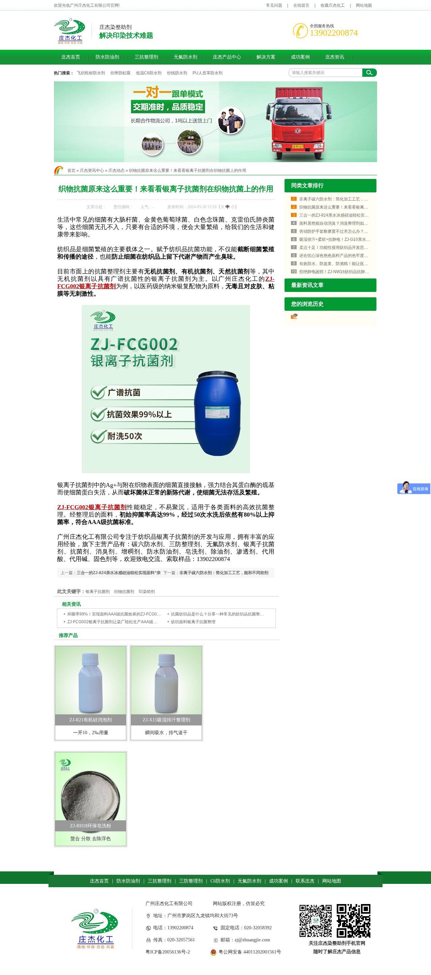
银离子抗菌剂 (98, 591)
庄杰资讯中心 (92, 170)
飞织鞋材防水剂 (91, 73)
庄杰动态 (116, 170)
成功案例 (300, 57)
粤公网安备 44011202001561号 (250, 951)
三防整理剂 (191, 881)
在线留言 (301, 5)
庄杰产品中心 (227, 57)
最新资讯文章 (307, 285)
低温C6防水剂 (149, 73)
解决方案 (266, 57)
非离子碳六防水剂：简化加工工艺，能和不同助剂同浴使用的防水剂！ (362, 199)
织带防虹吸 (120, 73)
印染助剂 (147, 591)
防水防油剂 (107, 57)
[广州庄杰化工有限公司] (70, 43)
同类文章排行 (307, 185)
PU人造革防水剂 (208, 73)
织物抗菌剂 (124, 591)
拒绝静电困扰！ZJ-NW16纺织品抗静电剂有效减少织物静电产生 (356, 271)
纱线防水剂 (177, 73)
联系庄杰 (305, 881)
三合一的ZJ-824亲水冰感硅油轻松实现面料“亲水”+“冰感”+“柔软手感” (360, 215)
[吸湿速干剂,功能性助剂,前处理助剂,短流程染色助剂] (215, 121)
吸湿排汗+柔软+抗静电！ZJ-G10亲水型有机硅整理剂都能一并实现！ (361, 239)
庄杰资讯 (334, 57)
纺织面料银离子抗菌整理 (193, 622)
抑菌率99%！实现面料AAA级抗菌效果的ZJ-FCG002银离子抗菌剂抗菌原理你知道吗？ (144, 614)
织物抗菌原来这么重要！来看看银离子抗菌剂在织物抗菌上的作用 (187, 170)
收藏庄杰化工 (333, 5)
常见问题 (274, 5)
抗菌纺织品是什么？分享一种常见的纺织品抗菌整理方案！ (223, 614)
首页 (71, 170)
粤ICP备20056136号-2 (167, 951)
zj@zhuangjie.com (252, 939)
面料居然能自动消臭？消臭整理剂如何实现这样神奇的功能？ (353, 223)
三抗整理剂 (146, 57)
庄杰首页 (70, 57)
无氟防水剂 (185, 57)
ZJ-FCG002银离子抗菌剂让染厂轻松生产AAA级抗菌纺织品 (120, 622)
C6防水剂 (220, 881)
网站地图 (364, 5)
